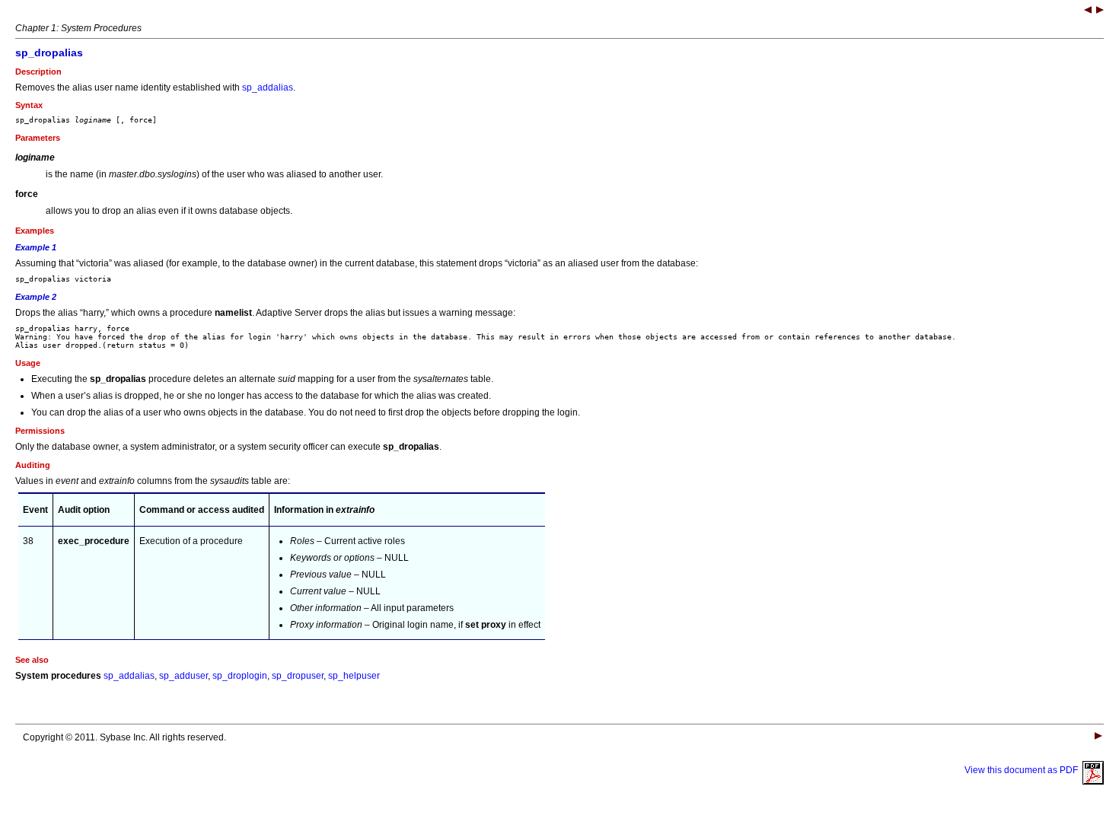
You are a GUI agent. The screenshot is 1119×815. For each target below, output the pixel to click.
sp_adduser (183, 675)
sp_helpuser (354, 675)
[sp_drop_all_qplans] (1100, 11)
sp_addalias (267, 87)
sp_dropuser (298, 675)
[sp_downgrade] (1088, 11)
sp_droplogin (239, 675)
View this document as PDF (1023, 770)
